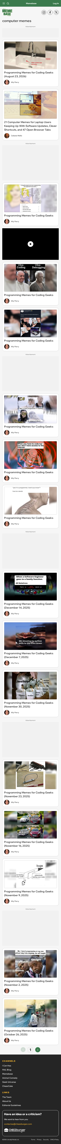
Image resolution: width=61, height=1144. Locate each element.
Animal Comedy (9, 1078)
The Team (6, 1097)
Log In (56, 3)
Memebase (31, 3)
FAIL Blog (6, 1069)
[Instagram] (43, 12)
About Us (6, 1101)
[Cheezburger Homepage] (30, 1130)
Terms (33, 1139)
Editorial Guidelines (11, 1105)
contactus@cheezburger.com (18, 1124)
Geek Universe (9, 1082)
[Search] (8, 3)
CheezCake (7, 1086)
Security (46, 1139)
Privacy (39, 1139)
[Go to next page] (37, 1049)
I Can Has (6, 1065)
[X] (56, 12)
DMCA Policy (54, 1139)
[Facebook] (50, 12)
